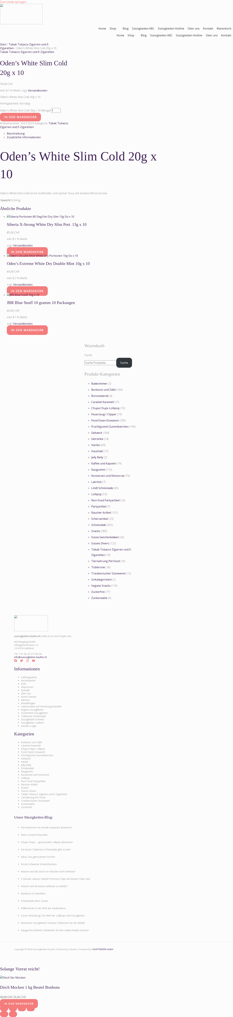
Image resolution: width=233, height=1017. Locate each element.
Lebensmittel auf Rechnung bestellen (41, 706)
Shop (113, 28)
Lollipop (96, 494)
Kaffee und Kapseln (103, 463)
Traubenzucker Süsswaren (108, 573)
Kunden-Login (28, 726)
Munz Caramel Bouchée (34, 834)
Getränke (97, 439)
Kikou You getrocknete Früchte (38, 856)
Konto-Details (28, 696)
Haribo (95, 445)
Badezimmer (99, 383)
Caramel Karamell (102, 402)
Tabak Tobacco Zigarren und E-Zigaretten (27, 52)
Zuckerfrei (98, 592)
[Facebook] (15, 661)
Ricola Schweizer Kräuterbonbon (39, 864)
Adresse (25, 700)
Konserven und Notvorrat (107, 476)
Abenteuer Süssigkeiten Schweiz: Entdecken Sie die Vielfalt (53, 922)
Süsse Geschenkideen (105, 537)
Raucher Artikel (101, 512)
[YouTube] (33, 661)
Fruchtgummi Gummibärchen (110, 426)
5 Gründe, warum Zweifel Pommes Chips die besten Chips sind (55, 878)
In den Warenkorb (20, 117)
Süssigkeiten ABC (143, 28)
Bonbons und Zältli (103, 390)
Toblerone (98, 567)
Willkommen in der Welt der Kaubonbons (43, 908)
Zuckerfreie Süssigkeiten (34, 713)
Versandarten (28, 680)
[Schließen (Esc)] (31, 1008)
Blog (126, 28)
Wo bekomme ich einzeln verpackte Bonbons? (46, 827)
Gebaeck (96, 433)
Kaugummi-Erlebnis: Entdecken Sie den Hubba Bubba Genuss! (55, 930)
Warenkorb (224, 28)
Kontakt (208, 28)
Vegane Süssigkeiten (32, 709)
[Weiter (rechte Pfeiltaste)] (13, 1014)
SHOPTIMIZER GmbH (102, 949)
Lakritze (96, 482)
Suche (88, 355)
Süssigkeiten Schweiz (32, 719)
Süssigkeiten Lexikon (32, 722)
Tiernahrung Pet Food (105, 561)
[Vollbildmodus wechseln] (13, 1008)
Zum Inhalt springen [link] (13, 2)
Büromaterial (99, 396)
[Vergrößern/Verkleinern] (4, 1008)
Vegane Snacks (101, 586)
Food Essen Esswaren (105, 420)
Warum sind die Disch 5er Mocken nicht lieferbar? (48, 871)
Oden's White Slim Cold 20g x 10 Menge (25, 110)
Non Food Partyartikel (105, 500)
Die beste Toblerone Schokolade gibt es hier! (45, 849)
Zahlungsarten (29, 677)
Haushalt (97, 451)
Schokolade (98, 525)
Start (3, 44)
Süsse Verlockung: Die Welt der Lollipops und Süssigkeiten (53, 915)
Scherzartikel (99, 519)
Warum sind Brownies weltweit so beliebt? (44, 886)
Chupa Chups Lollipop (105, 408)
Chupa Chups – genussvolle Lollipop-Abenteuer (47, 842)
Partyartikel (98, 506)
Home (102, 28)
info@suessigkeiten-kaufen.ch (30, 657)
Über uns (194, 28)
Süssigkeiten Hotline (171, 28)
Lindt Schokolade (102, 488)
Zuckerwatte (99, 598)
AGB (23, 683)
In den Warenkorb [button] (27, 252)
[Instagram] (27, 661)
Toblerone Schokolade (33, 716)
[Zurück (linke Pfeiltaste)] (4, 1014)
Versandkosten (37, 90)
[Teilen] (22, 1008)
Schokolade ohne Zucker (34, 900)
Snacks (95, 531)
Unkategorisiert (101, 579)
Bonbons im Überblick (33, 893)
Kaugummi (98, 469)
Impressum (27, 687)
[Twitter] (21, 661)
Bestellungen (28, 703)
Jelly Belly (97, 457)
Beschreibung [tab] (16, 133)
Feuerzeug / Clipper (103, 414)
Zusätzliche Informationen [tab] (24, 137)
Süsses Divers (100, 543)
